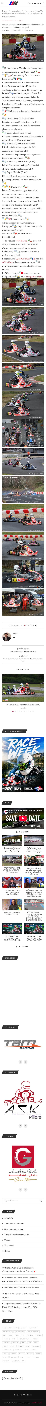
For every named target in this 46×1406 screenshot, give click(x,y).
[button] (4, 693)
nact (27, 1346)
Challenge (7, 1331)
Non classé (9, 1245)
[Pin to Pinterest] (33, 625)
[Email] (38, 3)
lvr (30, 1342)
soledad (13, 1357)
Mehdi (12, 1346)
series (5, 1357)
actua (23, 1328)
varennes (15, 1361)
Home (4, 11)
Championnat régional (14, 1229)
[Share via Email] (35, 625)
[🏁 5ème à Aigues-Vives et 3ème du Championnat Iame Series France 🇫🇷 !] (23, 688)
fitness (30, 1335)
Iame (13, 1339)
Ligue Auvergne (23, 258)
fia (23, 1335)
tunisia (36, 1357)
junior (35, 1339)
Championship (33, 1331)
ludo (23, 1342)
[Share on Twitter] (31, 625)
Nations (18, 1350)
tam (21, 1357)
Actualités (16, 11)
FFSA (17, 1335)
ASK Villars (7, 262)
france (38, 1335)
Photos (7, 1251)
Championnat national (14, 1223)
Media (7, 1240)
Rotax (21, 1353)
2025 (16, 1328)
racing (13, 1353)
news (26, 1350)
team (28, 1357)
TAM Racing (21, 240)
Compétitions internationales (16, 1234)
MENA (20, 1346)
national (35, 1346)
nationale (7, 1350)
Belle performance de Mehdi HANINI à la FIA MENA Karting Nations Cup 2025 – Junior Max (21, 1307)
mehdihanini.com (37, 1403)
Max (4, 1346)
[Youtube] (35, 3)
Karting (6, 1342)
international (24, 1339)
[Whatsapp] (40, 3)
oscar (33, 1350)
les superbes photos (34, 276)
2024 (10, 1328)
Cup (10, 1335)
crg (4, 1335)
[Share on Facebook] (28, 625)
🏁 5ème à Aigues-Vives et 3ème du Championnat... (23, 705)
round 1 (29, 1353)
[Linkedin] (32, 3)
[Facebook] (27, 3)
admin (6, 30)
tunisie (6, 1361)
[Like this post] (26, 625)
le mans (15, 1342)
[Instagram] (30, 3)
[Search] (44, 3)
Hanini (5, 1339)
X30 (23, 1361)
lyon (36, 1342)
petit (5, 1353)
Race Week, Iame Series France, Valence (20, 1287)
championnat (20, 1331)
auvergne (32, 1328)
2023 (4, 1328)
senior (38, 1353)
